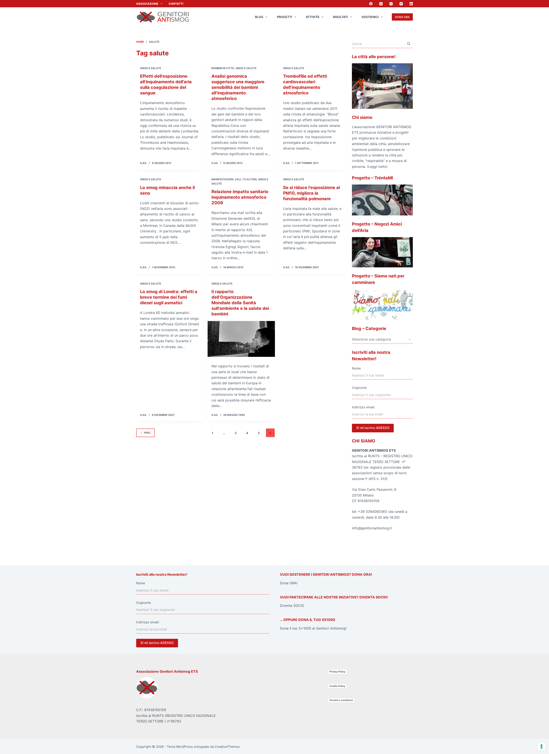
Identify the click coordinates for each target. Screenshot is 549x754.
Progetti (284, 17)
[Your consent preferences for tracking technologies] (541, 746)
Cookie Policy (337, 685)
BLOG (259, 17)
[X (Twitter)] (381, 3)
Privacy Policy (337, 671)
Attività (312, 17)
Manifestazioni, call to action (234, 179)
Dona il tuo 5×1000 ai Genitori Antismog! (313, 628)
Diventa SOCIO (292, 605)
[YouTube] (401, 3)
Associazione (147, 3)
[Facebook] (371, 3)
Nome (356, 368)
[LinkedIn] (411, 3)
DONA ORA (402, 17)
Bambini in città (222, 68)
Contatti (176, 3)
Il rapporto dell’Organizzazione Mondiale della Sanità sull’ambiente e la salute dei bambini (240, 302)
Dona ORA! (288, 583)
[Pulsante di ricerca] (408, 43)
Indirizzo (358, 407)
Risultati (340, 17)
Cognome (359, 388)
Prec (147, 432)
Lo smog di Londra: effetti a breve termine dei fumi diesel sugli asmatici (168, 297)
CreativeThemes (227, 747)
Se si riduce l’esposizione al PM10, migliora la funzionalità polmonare (311, 193)
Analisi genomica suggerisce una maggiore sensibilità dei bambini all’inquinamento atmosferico (237, 87)
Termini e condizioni (341, 700)
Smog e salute (150, 68)
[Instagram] (391, 3)
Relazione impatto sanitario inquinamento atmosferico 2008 (239, 197)
